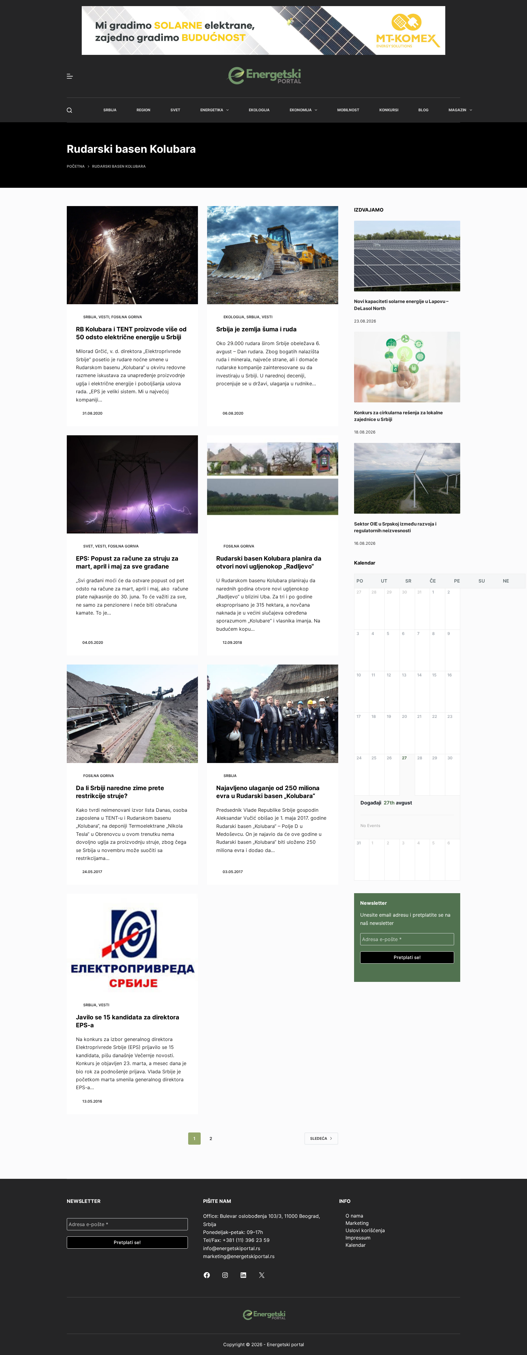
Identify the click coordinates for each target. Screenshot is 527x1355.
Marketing (357, 1223)
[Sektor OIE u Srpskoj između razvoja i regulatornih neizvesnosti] (407, 478)
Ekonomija (301, 110)
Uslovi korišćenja (365, 1230)
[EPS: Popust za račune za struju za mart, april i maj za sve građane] (132, 484)
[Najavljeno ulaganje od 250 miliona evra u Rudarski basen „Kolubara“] (272, 714)
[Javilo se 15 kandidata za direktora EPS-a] (132, 943)
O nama (354, 1216)
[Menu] (70, 76)
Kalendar (356, 1245)
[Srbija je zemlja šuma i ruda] (272, 255)
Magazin (457, 110)
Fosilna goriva (126, 317)
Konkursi (388, 110)
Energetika (211, 110)
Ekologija (259, 110)
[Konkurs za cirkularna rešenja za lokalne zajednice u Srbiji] (407, 367)
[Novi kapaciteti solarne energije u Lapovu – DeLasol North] (407, 256)
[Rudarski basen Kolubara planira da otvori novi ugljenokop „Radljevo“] (272, 484)
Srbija (110, 110)
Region (143, 110)
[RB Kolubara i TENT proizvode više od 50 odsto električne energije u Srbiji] (132, 255)
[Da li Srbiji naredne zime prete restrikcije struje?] (132, 714)
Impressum (358, 1238)
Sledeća (318, 1138)
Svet (175, 110)
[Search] (69, 110)
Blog (423, 110)
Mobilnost (348, 110)
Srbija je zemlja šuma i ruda (256, 329)
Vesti (104, 317)
